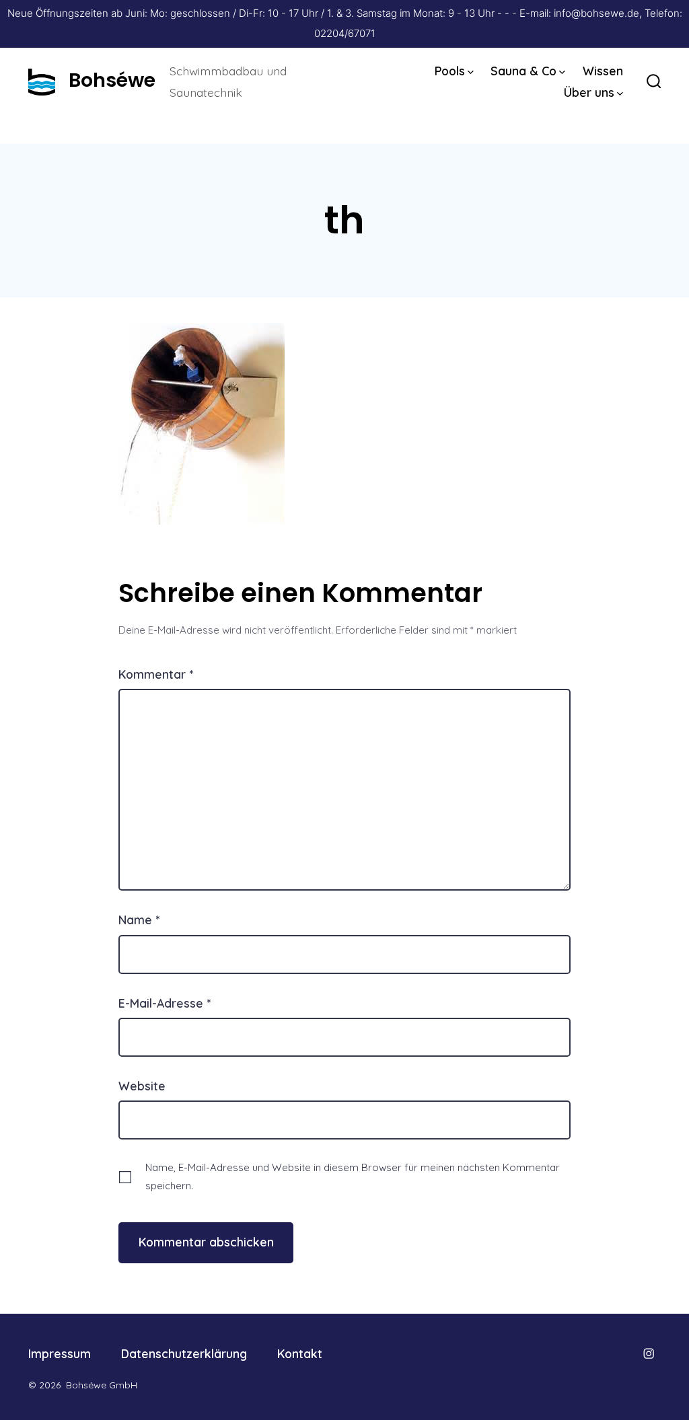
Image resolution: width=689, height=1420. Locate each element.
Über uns (589, 92)
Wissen (603, 70)
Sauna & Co (523, 70)
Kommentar (155, 674)
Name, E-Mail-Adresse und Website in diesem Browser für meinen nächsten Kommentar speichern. (352, 1176)
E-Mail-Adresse (164, 1003)
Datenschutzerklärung (184, 1353)
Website (142, 1085)
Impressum (59, 1353)
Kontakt (299, 1353)
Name (138, 919)
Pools (450, 70)
